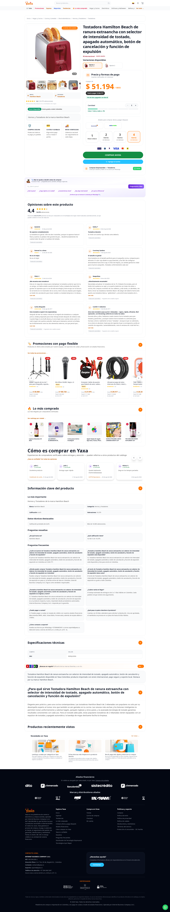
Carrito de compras (93, 816)
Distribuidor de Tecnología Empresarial (69, 840)
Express (48, 8)
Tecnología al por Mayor (64, 843)
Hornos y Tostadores (79, 18)
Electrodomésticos (65, 18)
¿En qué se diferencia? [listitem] (97, 191)
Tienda (89, 813)
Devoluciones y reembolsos (126, 824)
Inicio (28, 18)
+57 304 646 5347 (46, 870)
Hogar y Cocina (94, 8)
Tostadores (91, 18)
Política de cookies (123, 821)
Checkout (90, 818)
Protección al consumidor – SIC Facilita (130, 829)
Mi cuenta (90, 821)
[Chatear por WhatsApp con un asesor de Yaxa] (165, 907)
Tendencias (66, 8)
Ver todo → (140, 8)
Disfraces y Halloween (118, 8)
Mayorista (57, 8)
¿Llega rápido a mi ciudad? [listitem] (47, 191)
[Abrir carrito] (142, 3)
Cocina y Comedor (50, 18)
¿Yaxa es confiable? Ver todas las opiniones (42, 459)
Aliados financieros (62, 827)
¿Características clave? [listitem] (64, 191)
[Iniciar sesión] (138, 3)
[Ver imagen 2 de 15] (41, 85)
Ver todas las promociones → (38, 353)
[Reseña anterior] (133, 457)
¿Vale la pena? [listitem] (31, 191)
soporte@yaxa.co (36, 868)
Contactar (97, 865)
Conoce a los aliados (102, 780)
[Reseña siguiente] (140, 457)
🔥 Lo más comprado (80, 8)
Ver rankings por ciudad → (37, 418)
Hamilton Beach (35, 96)
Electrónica (105, 8)
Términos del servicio (124, 827)
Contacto (120, 813)
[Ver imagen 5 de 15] (73, 85)
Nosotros (59, 835)
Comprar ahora (113, 155)
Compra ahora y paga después (66, 824)
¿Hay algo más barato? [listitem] (81, 191)
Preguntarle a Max (136, 186)
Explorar (58, 816)
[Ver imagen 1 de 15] (31, 85)
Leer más (32, 295)
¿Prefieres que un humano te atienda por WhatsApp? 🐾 (85, 194)
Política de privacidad (124, 818)
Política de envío (122, 816)
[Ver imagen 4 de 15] (62, 85)
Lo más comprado (62, 821)
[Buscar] (109, 3)
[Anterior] (31, 432)
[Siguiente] (138, 432)
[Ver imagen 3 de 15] (52, 85)
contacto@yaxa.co (38, 865)
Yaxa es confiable (61, 832)
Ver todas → (135, 736)
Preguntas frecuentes (63, 838)
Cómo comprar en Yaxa (63, 829)
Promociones (39, 8)
